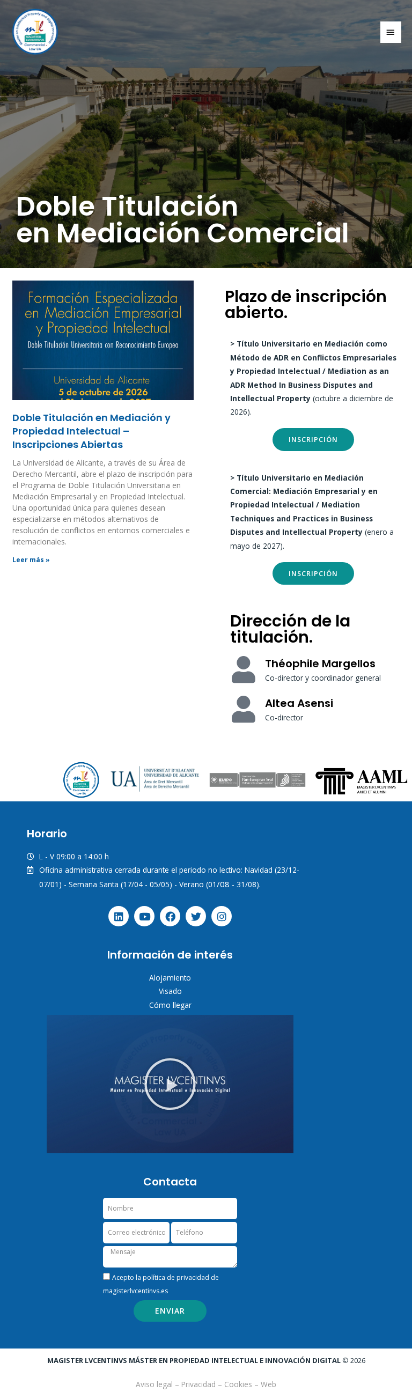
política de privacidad (176, 1277)
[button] (170, 1084)
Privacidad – (202, 1384)
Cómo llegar (170, 1005)
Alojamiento (170, 977)
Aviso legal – (158, 1384)
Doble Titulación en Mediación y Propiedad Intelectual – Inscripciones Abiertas (91, 431)
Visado (170, 991)
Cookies (238, 1384)
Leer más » (31, 559)
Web (268, 1384)
